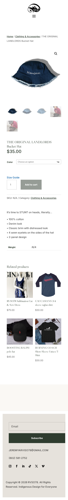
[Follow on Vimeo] (43, 466)
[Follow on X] (36, 466)
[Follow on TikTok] (30, 466)
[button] (56, 54)
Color (10, 162)
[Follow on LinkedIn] (23, 466)
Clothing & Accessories (27, 36)
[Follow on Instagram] (10, 466)
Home (10, 36)
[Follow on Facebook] (16, 466)
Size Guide (13, 177)
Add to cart (31, 184)
